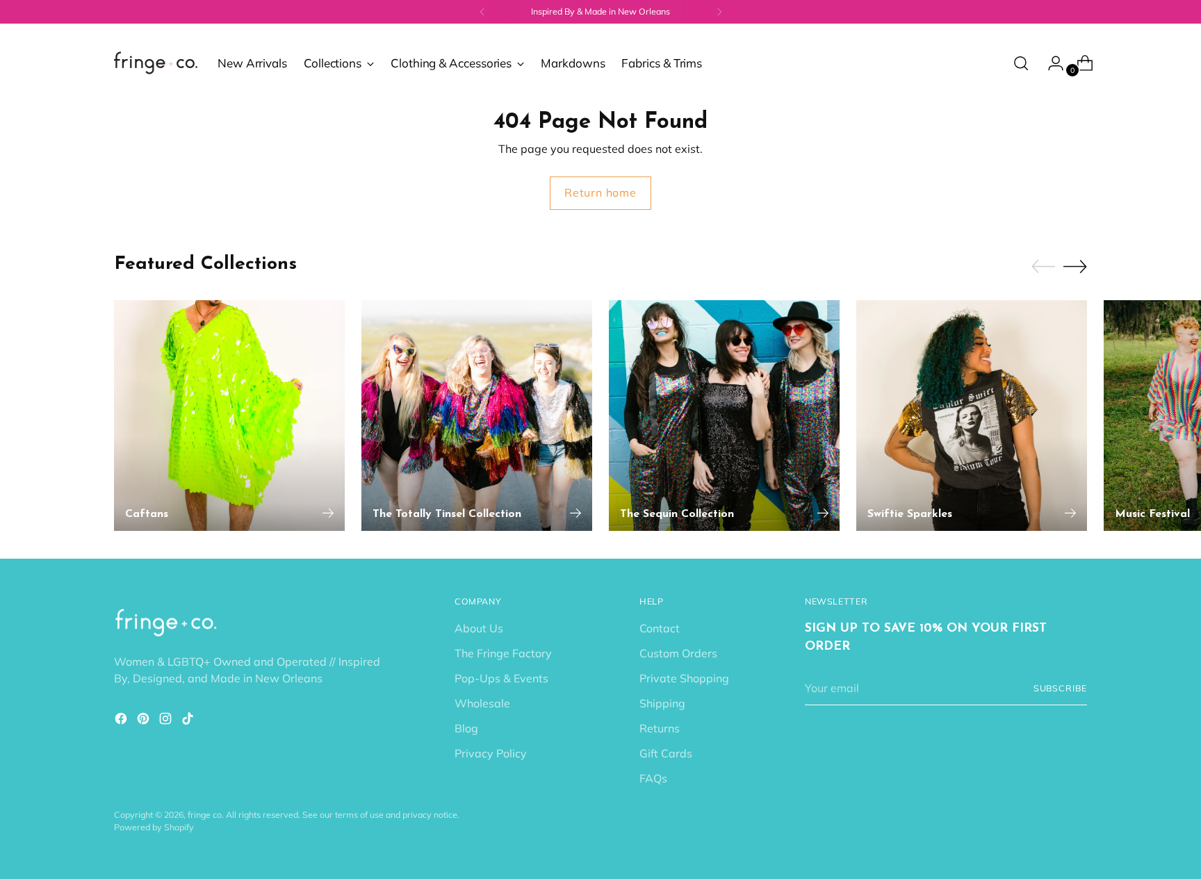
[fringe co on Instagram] (166, 721)
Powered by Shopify (154, 827)
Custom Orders (678, 653)
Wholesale (482, 703)
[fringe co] (155, 62)
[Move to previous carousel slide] (1043, 267)
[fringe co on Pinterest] (144, 721)
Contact (659, 628)
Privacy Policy (491, 753)
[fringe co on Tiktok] (189, 721)
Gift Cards (665, 753)
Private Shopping (684, 678)
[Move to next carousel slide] (1075, 266)
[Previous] (482, 12)
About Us (479, 628)
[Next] (719, 12)
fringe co (205, 815)
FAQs (653, 778)
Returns (659, 728)
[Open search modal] (1021, 63)
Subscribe (1060, 688)
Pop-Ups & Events (501, 678)
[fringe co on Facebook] (122, 721)
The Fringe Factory (503, 653)
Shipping (662, 703)
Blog (466, 728)
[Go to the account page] (1050, 63)
